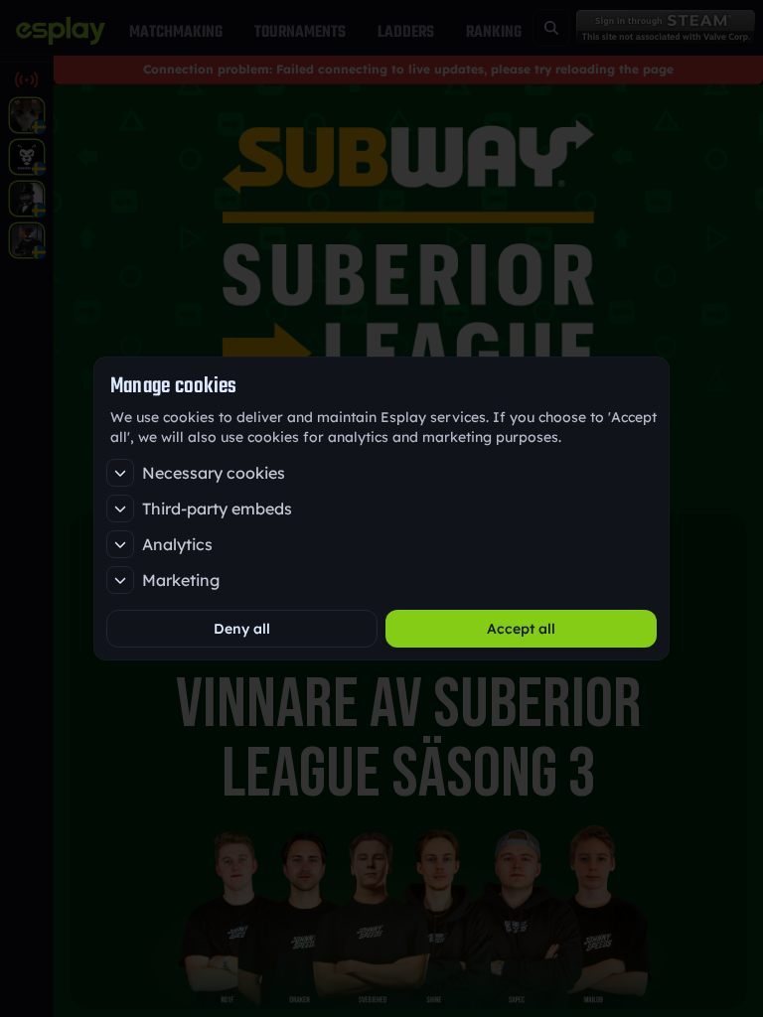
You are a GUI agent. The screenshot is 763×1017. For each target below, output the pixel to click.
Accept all (521, 629)
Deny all (242, 629)
